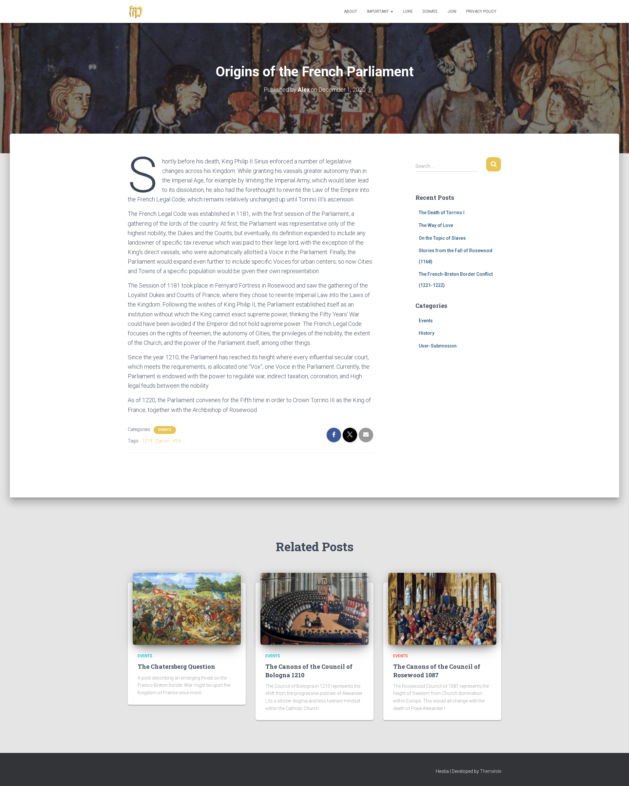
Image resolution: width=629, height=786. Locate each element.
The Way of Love (436, 225)
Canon (162, 440)
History (426, 333)
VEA (177, 440)
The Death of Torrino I (442, 212)
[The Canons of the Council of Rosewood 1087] (442, 608)
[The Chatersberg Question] (187, 608)
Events (164, 430)
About (350, 11)
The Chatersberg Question (176, 666)
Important (378, 11)
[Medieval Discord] (136, 11)
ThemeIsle (490, 771)
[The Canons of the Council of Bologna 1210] (314, 608)
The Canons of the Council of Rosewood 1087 (436, 671)
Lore (408, 11)
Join (452, 11)
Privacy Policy (481, 11)
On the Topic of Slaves (442, 238)
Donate (430, 11)
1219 (147, 440)
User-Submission (438, 345)
